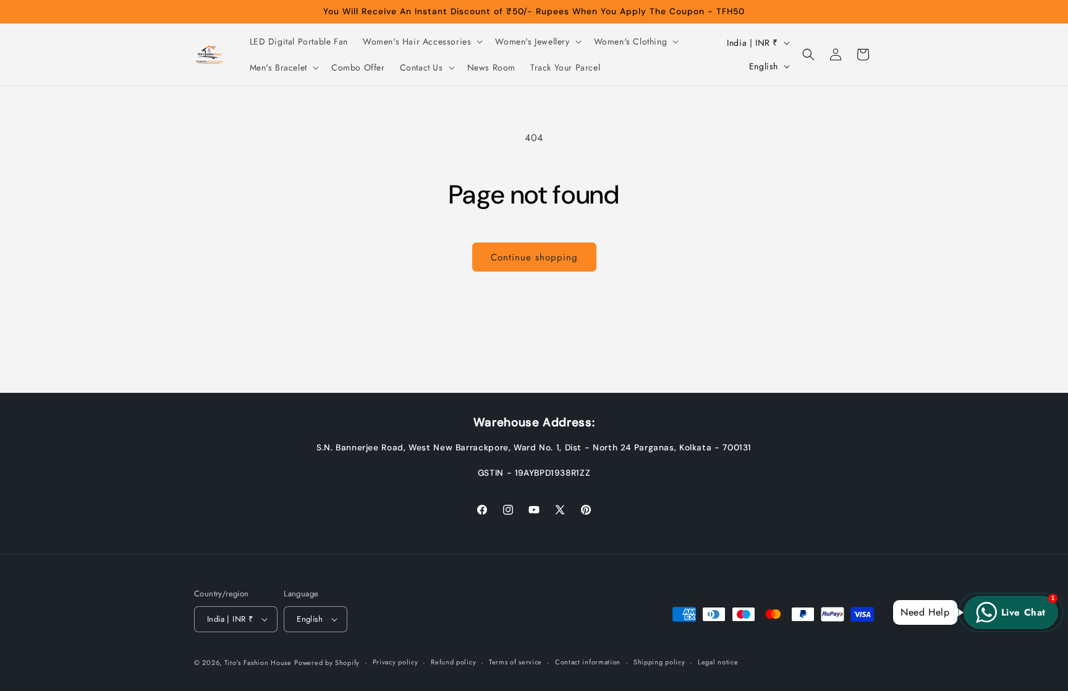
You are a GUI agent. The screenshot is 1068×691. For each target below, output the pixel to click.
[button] (421, 41)
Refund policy (453, 662)
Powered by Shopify (327, 662)
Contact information (588, 662)
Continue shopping (534, 257)
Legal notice (718, 662)
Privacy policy (395, 662)
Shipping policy (659, 662)
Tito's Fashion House (258, 662)
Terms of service (515, 662)
